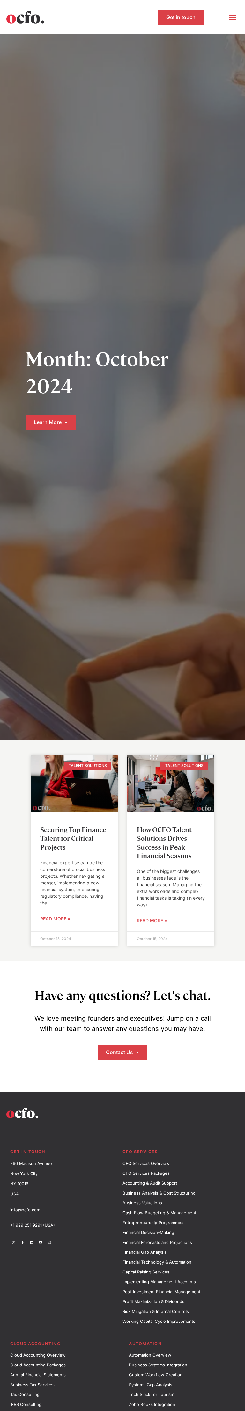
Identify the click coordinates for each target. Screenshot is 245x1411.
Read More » (55, 918)
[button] (232, 17)
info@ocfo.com (25, 1210)
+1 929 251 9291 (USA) (32, 1225)
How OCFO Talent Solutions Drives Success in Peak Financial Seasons (164, 842)
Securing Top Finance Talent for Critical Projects (73, 838)
